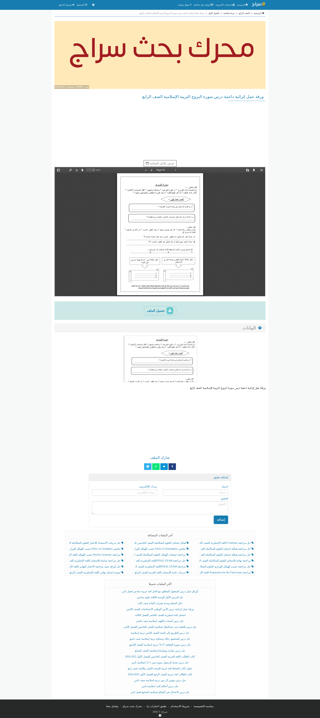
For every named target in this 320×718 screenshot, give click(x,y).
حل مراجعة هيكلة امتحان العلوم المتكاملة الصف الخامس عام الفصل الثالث (223, 554)
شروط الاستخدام (180, 706)
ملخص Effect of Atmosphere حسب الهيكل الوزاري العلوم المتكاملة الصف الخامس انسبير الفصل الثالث (158, 548)
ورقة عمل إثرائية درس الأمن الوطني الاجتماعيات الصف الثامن (160, 609)
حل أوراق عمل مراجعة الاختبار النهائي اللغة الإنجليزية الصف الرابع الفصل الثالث (93, 566)
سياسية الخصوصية (204, 706)
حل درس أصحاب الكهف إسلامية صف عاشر (160, 621)
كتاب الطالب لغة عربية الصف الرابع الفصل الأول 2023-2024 (160, 674)
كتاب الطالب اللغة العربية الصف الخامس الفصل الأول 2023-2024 (160, 656)
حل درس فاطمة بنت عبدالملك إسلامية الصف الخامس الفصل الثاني (160, 627)
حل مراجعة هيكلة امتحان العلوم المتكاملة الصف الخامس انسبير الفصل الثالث (223, 548)
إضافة (221, 519)
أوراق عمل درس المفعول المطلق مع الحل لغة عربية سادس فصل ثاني (160, 591)
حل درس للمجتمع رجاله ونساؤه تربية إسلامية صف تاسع (160, 638)
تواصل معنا (112, 706)
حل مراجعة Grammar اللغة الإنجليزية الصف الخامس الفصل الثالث (223, 542)
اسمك (224, 486)
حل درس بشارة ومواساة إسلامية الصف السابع (160, 650)
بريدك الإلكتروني (148, 486)
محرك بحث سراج (132, 706)
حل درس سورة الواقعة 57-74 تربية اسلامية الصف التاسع (160, 644)
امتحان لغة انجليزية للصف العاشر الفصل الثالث (160, 615)
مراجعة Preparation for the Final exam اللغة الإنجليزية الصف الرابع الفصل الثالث (223, 572)
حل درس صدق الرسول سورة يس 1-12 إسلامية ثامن (160, 662)
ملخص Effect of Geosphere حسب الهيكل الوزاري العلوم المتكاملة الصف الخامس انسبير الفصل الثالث (93, 548)
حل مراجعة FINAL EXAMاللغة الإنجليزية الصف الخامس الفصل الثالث (158, 560)
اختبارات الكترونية (224, 5)
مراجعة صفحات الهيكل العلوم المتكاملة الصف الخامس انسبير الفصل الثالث (158, 554)
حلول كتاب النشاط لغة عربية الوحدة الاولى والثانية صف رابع (160, 668)
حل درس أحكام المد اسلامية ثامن (160, 686)
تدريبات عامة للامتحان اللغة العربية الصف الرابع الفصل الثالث (158, 572)
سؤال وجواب (184, 5)
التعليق (224, 498)
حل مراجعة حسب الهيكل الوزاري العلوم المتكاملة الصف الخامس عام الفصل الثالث (223, 566)
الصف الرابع (244, 13)
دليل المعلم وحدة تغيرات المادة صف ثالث (160, 603)
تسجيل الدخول (65, 5)
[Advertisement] (160, 130)
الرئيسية (241, 5)
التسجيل (80, 5)
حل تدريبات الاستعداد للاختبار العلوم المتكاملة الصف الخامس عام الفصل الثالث (93, 542)
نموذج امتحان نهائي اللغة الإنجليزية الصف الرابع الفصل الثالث (93, 572)
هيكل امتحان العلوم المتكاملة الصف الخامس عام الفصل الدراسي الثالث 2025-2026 (158, 542)
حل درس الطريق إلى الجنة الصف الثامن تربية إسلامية (160, 632)
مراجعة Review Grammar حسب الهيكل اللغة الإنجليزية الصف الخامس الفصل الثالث (93, 554)
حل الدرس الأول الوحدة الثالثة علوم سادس (160, 597)
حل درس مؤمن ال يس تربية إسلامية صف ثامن (160, 680)
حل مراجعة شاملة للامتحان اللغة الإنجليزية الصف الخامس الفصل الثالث (93, 560)
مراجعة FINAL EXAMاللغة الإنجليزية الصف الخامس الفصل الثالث (158, 566)
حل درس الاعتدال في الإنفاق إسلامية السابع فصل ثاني (160, 692)
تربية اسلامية (229, 13)
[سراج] (258, 4)
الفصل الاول (213, 13)
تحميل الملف (156, 311)
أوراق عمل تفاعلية (202, 5)
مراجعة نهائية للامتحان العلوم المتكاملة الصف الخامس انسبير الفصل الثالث (223, 560)
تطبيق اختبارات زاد (156, 706)
